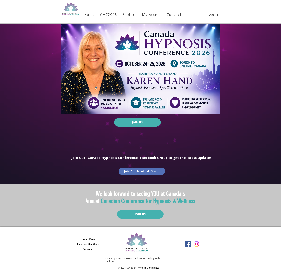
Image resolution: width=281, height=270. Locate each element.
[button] (152, 15)
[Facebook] (188, 244)
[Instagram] (196, 244)
